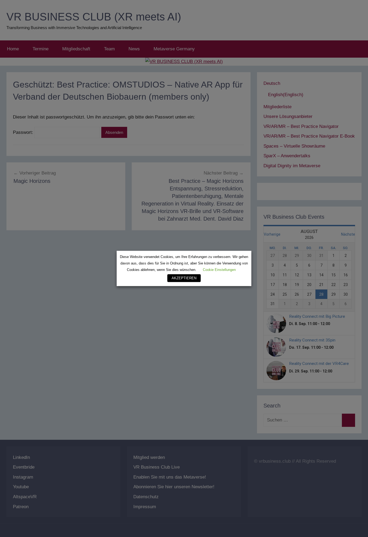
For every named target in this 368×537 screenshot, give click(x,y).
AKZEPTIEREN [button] (184, 278)
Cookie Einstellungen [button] (219, 270)
